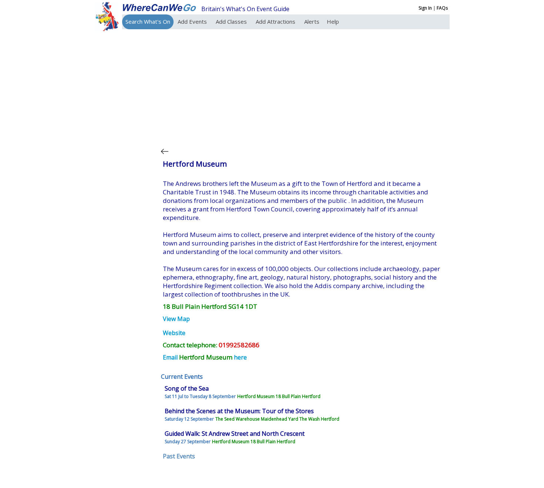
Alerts (311, 21)
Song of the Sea (187, 388)
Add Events (193, 21)
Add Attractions (276, 21)
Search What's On (147, 21)
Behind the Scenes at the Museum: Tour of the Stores (239, 411)
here (240, 357)
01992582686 (239, 345)
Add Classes (232, 21)
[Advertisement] (303, 86)
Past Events (179, 456)
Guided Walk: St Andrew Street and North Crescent (235, 433)
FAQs (442, 8)
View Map (176, 319)
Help (333, 21)
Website (174, 333)
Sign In (425, 8)
